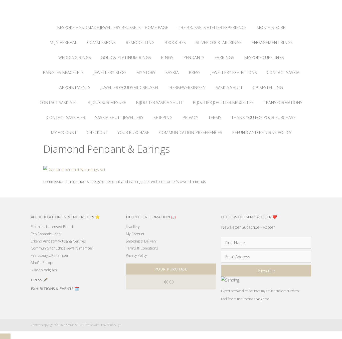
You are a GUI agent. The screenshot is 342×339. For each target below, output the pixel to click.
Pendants (194, 57)
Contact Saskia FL (59, 102)
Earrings (224, 57)
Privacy (190, 117)
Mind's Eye (114, 325)
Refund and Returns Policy (261, 132)
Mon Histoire (270, 27)
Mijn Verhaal (63, 42)
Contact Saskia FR (66, 117)
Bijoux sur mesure (107, 102)
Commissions (101, 42)
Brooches (175, 42)
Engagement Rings (272, 42)
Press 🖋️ (39, 279)
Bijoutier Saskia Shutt (159, 102)
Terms (214, 117)
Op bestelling (268, 87)
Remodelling (140, 42)
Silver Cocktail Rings (219, 42)
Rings (167, 57)
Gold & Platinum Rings (126, 57)
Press (195, 72)
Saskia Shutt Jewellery (119, 117)
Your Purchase (133, 132)
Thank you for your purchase (263, 117)
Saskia (172, 72)
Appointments (74, 87)
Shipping (163, 117)
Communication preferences (190, 132)
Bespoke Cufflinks (264, 57)
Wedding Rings (74, 57)
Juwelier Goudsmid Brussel (129, 87)
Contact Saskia (283, 72)
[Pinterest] (299, 325)
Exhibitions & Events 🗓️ (55, 288)
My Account (64, 132)
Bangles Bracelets (63, 72)
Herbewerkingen (187, 87)
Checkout (97, 132)
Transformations (283, 102)
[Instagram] (290, 325)
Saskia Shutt (229, 87)
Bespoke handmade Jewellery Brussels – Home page (112, 27)
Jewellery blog (110, 72)
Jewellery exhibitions (234, 72)
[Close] (5, 336)
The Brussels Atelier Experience (212, 27)
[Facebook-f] (280, 325)
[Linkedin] (309, 325)
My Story (145, 72)
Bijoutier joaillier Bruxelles (223, 102)
